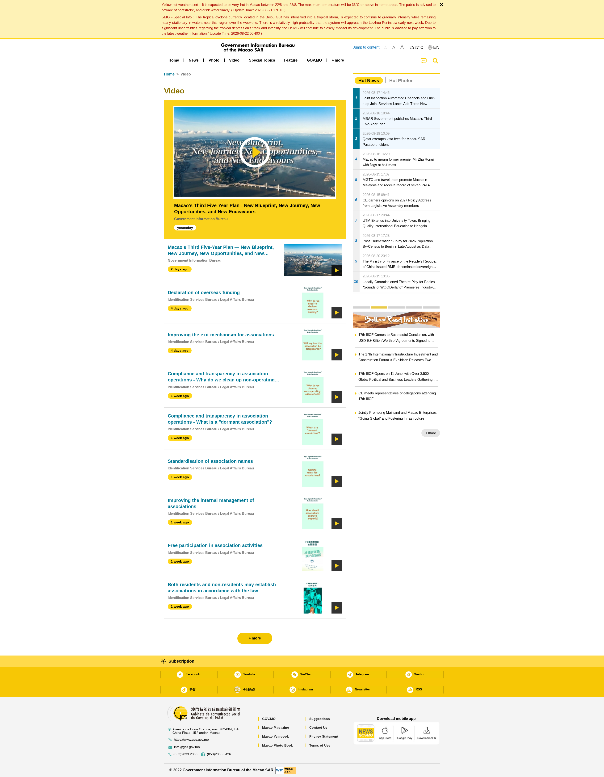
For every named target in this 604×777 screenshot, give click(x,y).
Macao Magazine (275, 727)
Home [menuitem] (173, 60)
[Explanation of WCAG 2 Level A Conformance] (285, 770)
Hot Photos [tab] (401, 80)
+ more (430, 433)
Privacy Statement (323, 736)
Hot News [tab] (368, 80)
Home (169, 74)
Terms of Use (319, 745)
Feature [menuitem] (291, 60)
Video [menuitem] (234, 60)
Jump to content (366, 47)
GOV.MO (269, 719)
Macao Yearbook (275, 736)
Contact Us (318, 727)
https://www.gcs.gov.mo (191, 739)
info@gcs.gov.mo (187, 747)
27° (419, 48)
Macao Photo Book (277, 745)
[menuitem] (193, 60)
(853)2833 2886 (185, 754)
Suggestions (319, 719)
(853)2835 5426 (219, 754)
